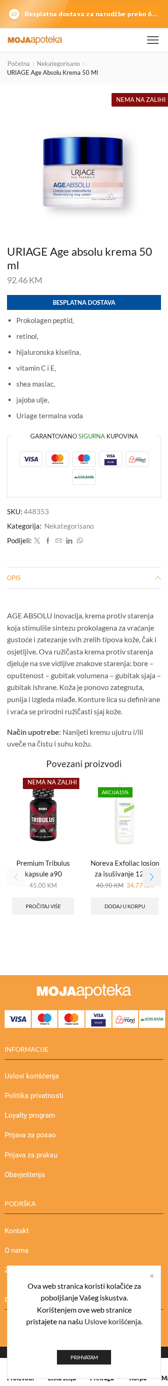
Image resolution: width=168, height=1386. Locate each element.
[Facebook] (47, 541)
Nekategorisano (58, 63)
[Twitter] (37, 541)
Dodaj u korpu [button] (125, 906)
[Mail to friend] (58, 541)
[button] (151, 877)
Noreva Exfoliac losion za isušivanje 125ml (125, 868)
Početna (18, 63)
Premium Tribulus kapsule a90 (43, 868)
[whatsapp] (79, 541)
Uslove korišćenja (112, 1321)
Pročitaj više (43, 906)
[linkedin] (69, 541)
